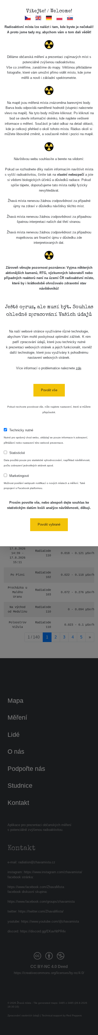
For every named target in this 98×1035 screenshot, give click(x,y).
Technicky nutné (21, 430)
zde (78, 368)
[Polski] (59, 17)
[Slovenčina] (70, 17)
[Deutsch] (49, 17)
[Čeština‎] (28, 17)
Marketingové (19, 476)
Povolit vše (49, 390)
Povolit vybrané (49, 524)
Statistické (17, 453)
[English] (38, 17)
